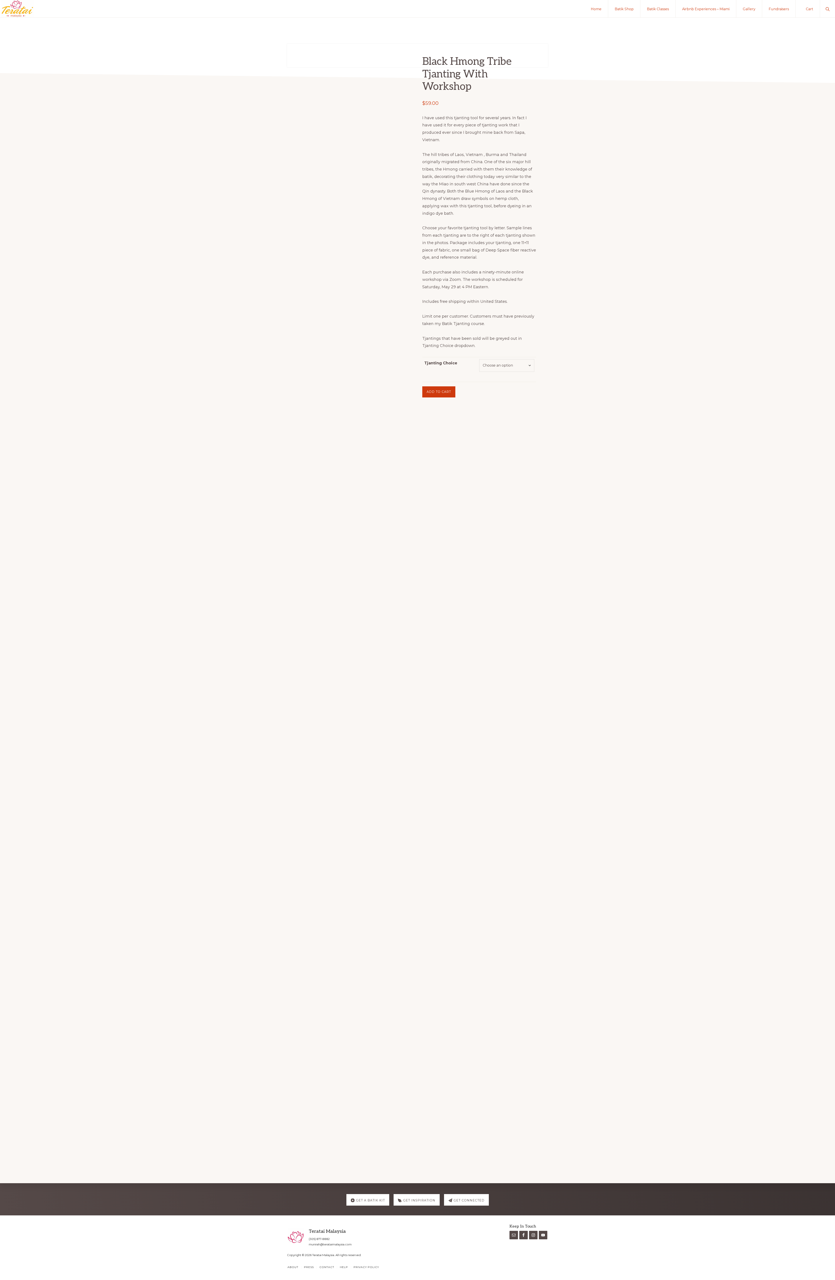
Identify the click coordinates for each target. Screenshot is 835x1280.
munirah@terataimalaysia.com (330, 1244)
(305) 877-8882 (319, 1239)
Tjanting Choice (440, 363)
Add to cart (439, 392)
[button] (827, 8)
